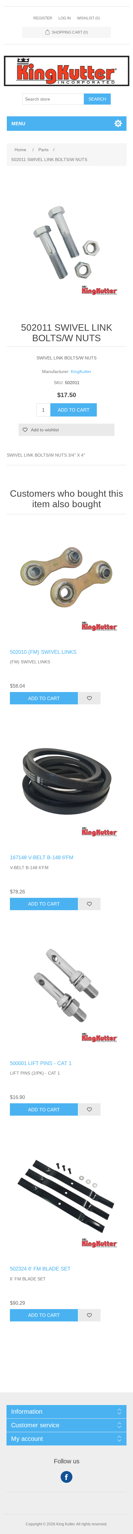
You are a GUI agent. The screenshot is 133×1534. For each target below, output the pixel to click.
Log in (64, 18)
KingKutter (81, 371)
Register (42, 18)
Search (97, 99)
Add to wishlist (45, 429)
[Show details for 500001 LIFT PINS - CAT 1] (67, 994)
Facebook (66, 1477)
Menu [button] (18, 123)
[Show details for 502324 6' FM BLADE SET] (67, 1200)
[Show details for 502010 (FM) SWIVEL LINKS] (67, 583)
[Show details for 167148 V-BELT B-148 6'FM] (67, 788)
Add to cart (73, 410)
